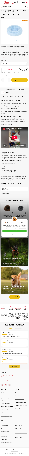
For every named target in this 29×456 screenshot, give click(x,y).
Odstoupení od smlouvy (6, 403)
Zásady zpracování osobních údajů (7, 419)
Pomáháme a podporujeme (20, 402)
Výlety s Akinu (4, 439)
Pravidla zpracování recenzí (7, 406)
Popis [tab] (3, 92)
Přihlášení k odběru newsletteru (5, 432)
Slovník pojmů (4, 436)
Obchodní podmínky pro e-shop (6, 399)
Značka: (23, 48)
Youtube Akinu (6, 385)
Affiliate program (18, 437)
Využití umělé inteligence (6, 416)
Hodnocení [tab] (8, 92)
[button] (12, 40)
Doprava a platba (4, 396)
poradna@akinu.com (8, 380)
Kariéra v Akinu (18, 408)
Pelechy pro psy (5, 189)
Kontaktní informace (19, 399)
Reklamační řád (4, 413)
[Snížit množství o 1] (2, 80)
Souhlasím (15, 231)
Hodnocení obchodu (14, 325)
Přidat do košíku (20, 80)
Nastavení (14, 234)
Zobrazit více (14, 366)
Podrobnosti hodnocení (19, 46)
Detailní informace (5, 58)
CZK (23, 2)
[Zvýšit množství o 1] (9, 80)
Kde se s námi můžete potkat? (21, 405)
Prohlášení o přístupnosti (6, 409)
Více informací (22, 228)
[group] (14, 31)
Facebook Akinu (9, 385)
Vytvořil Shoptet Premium (10, 453)
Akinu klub (3, 392)
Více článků (14, 297)
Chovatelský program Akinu (21, 433)
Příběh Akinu (17, 396)
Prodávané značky (19, 392)
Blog (2, 428)
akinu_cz (2, 385)
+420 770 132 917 (8, 375)
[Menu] (2, 2)
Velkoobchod (18, 428)
